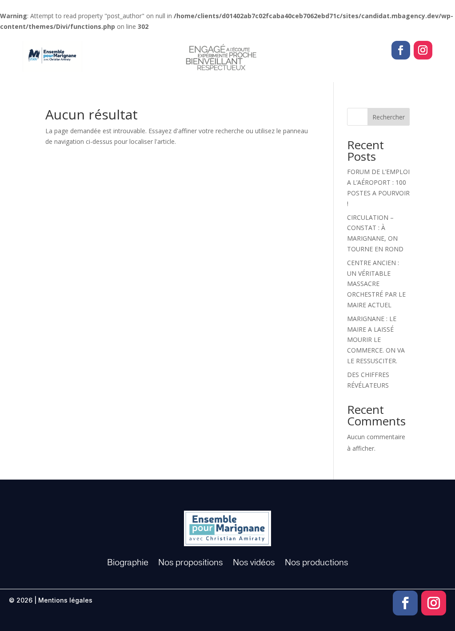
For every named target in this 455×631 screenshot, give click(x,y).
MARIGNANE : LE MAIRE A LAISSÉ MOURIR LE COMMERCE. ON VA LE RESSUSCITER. (376, 339)
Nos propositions (190, 563)
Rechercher (388, 117)
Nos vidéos (254, 563)
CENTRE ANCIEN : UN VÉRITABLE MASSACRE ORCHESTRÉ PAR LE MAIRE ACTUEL (376, 283)
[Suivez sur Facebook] (400, 50)
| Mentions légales (63, 600)
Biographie (127, 563)
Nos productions (316, 563)
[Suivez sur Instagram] (423, 50)
